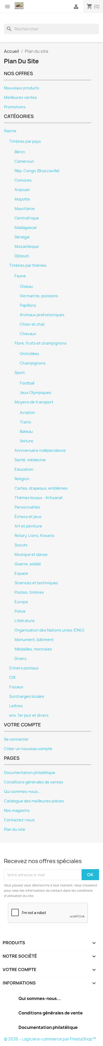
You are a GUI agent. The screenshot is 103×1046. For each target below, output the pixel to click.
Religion (22, 478)
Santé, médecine (30, 460)
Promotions (15, 107)
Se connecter (16, 739)
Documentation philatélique (29, 772)
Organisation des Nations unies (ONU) (50, 630)
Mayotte (22, 199)
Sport (20, 372)
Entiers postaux (24, 668)
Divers (20, 658)
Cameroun (24, 161)
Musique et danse (31, 554)
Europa (21, 601)
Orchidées (29, 353)
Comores (23, 180)
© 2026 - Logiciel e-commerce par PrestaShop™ (50, 1039)
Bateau (26, 431)
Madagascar (26, 227)
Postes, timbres (29, 592)
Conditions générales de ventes (33, 782)
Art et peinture (28, 526)
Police (20, 611)
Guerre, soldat (28, 564)
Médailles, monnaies (33, 649)
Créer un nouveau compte (28, 748)
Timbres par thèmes (27, 265)
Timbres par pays (25, 141)
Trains (25, 422)
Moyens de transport (34, 402)
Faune (20, 276)
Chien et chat (32, 324)
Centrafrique (27, 218)
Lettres (16, 706)
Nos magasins (17, 810)
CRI (12, 677)
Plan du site (14, 829)
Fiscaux (16, 687)
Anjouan (22, 189)
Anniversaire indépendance (40, 450)
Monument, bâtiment (34, 639)
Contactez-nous (19, 820)
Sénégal (22, 237)
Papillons (28, 305)
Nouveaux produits (21, 88)
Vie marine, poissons (39, 296)
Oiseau (26, 286)
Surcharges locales (26, 696)
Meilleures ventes (20, 97)
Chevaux (28, 333)
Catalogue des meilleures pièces (34, 801)
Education (24, 469)
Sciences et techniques (36, 583)
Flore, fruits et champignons (41, 343)
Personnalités (27, 507)
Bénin (20, 152)
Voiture (26, 441)
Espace (21, 573)
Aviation (27, 412)
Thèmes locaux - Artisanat (39, 497)
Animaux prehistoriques (42, 314)
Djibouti (22, 256)
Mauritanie (25, 208)
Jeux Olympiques (35, 392)
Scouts (21, 545)
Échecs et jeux (28, 516)
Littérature (25, 620)
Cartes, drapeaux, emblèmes (41, 488)
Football (27, 383)
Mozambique (27, 246)
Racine (10, 131)
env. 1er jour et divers (29, 715)
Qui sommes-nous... (22, 791)
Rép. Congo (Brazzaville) (37, 170)
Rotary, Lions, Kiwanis (34, 535)
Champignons (33, 363)
